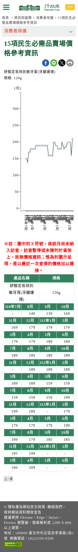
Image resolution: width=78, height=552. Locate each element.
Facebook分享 (45, 63)
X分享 (62, 63)
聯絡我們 (55, 507)
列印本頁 (70, 63)
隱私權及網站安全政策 (26, 507)
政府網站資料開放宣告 (22, 512)
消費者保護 (45, 17)
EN (70, 7)
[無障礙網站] (13, 545)
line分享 (53, 63)
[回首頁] (39, 7)
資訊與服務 (23, 17)
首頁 (5, 17)
